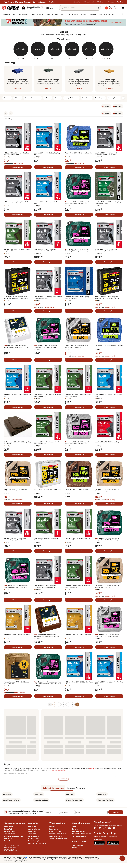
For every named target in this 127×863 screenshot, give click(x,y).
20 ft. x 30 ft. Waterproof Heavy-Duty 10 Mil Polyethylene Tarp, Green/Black (107, 539)
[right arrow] (123, 98)
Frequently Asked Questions (13, 836)
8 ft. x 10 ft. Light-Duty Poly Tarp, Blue (108, 395)
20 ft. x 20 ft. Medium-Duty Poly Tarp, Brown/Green (47, 442)
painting (91, 768)
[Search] (62, 8)
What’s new (101, 2)
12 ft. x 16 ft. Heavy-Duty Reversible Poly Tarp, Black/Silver (106, 153)
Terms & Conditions (79, 836)
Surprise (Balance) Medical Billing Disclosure (16, 858)
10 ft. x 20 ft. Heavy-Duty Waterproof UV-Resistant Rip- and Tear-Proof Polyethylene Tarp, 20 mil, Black (107, 297)
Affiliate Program (55, 831)
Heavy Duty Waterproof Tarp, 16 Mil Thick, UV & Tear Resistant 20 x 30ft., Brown (46, 635)
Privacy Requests (99, 858)
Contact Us (8, 838)
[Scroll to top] (122, 858)
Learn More (98, 839)
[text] (84, 35)
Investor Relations (34, 829)
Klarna (74, 847)
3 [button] (63, 704)
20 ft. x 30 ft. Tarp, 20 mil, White (47, 489)
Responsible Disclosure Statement (87, 857)
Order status (76, 2)
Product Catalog (33, 838)
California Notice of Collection (83, 858)
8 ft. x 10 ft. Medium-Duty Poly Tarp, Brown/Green (77, 539)
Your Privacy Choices (19, 857)
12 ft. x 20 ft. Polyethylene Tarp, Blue (109, 345)
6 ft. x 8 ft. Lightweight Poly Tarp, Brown (17, 442)
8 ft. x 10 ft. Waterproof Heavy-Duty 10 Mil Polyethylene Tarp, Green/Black (48, 682)
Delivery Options (9, 831)
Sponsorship (53, 829)
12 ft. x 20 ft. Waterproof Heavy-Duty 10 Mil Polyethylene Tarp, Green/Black (46, 346)
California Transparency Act (50, 857)
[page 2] (77, 704)
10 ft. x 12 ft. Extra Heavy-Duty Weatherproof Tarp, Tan (107, 586)
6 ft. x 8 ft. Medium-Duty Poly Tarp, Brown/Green (77, 586)
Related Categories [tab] (53, 788)
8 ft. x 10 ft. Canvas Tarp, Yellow (78, 634)
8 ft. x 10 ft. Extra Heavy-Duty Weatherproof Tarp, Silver (76, 346)
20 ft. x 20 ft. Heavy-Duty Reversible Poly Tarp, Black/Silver (45, 586)
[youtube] (109, 828)
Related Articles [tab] (76, 788)
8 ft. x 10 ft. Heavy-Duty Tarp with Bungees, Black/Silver (48, 297)
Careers (52, 826)
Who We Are (32, 826)
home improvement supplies (57, 770)
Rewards (75, 829)
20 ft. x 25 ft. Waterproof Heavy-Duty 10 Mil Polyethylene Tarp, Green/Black (16, 586)
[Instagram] (104, 828)
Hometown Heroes (78, 831)
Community (32, 834)
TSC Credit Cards (89, 2)
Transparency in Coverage (38, 858)
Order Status (8, 826)
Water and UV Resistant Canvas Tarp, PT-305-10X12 (16, 682)
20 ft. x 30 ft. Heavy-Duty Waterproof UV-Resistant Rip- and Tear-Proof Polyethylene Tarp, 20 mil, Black (16, 297)
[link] (43, 35)
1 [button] (54, 704)
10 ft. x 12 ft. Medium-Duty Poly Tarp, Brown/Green (78, 395)
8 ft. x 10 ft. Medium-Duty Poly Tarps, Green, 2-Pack (108, 202)
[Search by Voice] (98, 8)
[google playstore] (113, 843)
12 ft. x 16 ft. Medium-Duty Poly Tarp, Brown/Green (17, 250)
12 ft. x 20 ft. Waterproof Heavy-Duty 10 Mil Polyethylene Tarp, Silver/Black (77, 442)
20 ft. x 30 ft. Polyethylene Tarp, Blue (78, 153)
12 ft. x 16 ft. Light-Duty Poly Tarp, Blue (17, 395)
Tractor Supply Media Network (59, 838)
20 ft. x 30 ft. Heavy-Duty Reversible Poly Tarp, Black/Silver (45, 250)
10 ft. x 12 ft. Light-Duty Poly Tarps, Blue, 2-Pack (77, 297)
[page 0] (50, 704)
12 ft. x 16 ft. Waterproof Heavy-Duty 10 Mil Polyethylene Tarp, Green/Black (77, 202)
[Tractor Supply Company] (10, 8)
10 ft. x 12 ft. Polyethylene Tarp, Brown (77, 490)
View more (63, 779)
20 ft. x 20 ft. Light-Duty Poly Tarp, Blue (79, 682)
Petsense (111, 2)
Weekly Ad (120, 2)
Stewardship (32, 831)
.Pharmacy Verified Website (37, 843)
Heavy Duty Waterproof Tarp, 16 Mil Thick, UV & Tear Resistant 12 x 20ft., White (16, 346)
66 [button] (72, 704)
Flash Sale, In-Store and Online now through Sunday (25, 2)
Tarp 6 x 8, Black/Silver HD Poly (17, 202)
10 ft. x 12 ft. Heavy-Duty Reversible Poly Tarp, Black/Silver (15, 539)
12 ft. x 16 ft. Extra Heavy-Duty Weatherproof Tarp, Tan (107, 490)
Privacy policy (7, 857)
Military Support (33, 836)
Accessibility (72, 857)
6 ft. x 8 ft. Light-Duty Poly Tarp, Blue (47, 153)
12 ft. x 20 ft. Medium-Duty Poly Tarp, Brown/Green (47, 395)
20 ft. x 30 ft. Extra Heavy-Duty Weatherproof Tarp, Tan (15, 490)
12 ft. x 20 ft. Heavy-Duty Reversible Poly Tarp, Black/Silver (106, 250)
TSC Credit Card (77, 845)
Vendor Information (55, 836)
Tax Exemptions (9, 834)
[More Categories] (122, 14)
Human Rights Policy (52, 858)
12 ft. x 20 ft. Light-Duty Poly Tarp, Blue (48, 202)
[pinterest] (100, 828)
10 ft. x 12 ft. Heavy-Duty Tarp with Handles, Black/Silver (16, 153)
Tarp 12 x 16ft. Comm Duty (107, 442)
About (74, 826)
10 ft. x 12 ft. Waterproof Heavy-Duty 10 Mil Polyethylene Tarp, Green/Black (77, 250)
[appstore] (99, 843)
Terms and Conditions (35, 857)
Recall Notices (9, 841)
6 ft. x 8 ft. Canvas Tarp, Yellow (17, 634)
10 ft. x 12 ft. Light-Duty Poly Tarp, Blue (109, 682)
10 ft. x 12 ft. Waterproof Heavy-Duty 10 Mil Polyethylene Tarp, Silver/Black (107, 635)
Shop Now (52, 2)
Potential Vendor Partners (58, 834)
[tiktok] (114, 828)
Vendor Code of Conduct (67, 858)
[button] (56, 2)
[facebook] (95, 828)
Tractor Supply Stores (35, 841)
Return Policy (8, 829)
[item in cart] (123, 7)
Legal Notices (63, 857)
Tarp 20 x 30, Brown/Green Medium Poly (46, 539)
